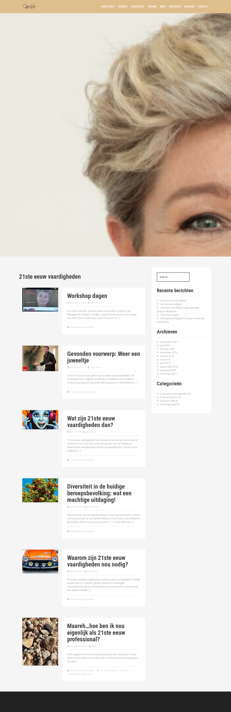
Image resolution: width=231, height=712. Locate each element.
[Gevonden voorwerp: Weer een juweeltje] (40, 358)
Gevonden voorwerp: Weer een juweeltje (103, 357)
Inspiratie (175, 6)
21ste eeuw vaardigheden (82, 327)
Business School (168, 397)
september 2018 (169, 366)
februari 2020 (167, 349)
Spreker (122, 6)
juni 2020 (165, 345)
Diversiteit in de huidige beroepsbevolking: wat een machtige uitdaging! (99, 493)
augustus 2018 (168, 370)
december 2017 (168, 373)
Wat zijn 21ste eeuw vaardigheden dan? (91, 422)
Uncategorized (168, 404)
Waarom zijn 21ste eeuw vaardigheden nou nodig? (97, 561)
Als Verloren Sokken (171, 304)
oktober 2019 (167, 356)
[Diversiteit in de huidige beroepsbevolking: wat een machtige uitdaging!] (40, 490)
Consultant (137, 6)
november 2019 (168, 352)
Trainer (152, 6)
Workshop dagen (87, 295)
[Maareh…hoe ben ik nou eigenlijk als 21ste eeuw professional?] (40, 641)
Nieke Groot (108, 6)
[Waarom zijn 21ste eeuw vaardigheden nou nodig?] (40, 561)
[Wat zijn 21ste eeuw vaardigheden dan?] (40, 419)
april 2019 (165, 363)
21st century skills (108, 670)
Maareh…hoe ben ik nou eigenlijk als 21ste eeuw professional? (96, 632)
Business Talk (167, 401)
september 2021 (169, 342)
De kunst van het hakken (173, 300)
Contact (203, 6)
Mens (163, 6)
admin (94, 646)
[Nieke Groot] (30, 6)
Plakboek (189, 6)
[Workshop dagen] (40, 299)
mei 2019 (165, 359)
